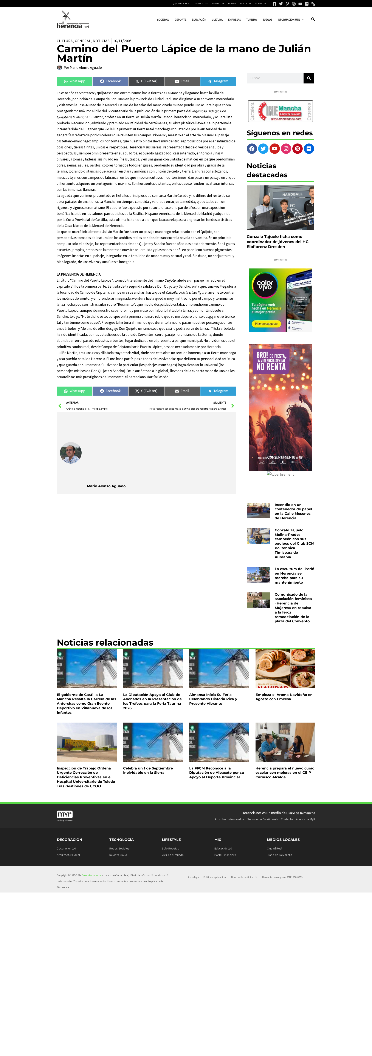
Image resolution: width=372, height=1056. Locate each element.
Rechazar (248, 1049)
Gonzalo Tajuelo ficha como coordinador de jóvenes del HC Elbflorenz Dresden (277, 241)
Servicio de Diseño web (262, 819)
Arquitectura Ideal (68, 855)
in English (260, 3)
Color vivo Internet (92, 875)
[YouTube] (300, 4)
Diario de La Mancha (279, 855)
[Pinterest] (287, 4)
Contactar (245, 3)
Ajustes (274, 1049)
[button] (302, 19)
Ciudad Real (274, 848)
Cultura (65, 41)
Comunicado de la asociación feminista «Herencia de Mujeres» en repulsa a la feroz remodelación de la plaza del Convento (293, 607)
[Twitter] (281, 4)
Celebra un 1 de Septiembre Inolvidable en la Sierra (148, 770)
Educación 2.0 (223, 848)
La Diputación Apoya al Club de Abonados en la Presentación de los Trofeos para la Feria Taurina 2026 (152, 701)
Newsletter (218, 3)
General (83, 41)
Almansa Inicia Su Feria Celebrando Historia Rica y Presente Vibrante (213, 699)
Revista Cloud (118, 855)
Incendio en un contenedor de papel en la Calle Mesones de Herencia (293, 511)
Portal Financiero (225, 855)
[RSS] (313, 4)
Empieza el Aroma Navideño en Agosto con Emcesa (284, 697)
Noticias (101, 41)
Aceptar (221, 1049)
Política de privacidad (215, 877)
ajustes (192, 1051)
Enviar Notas (201, 3)
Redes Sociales (119, 848)
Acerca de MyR (305, 819)
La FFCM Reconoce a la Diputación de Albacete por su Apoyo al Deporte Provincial (216, 772)
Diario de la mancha (300, 813)
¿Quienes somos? (181, 3)
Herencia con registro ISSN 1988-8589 (282, 877)
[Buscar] (309, 78)
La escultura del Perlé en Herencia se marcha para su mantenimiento (294, 575)
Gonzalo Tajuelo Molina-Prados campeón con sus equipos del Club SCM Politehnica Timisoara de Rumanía (294, 543)
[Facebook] (274, 4)
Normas (232, 3)
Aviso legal (194, 877)
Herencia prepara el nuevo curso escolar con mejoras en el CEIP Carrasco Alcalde (285, 772)
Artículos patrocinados (229, 819)
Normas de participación (244, 877)
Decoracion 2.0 (66, 848)
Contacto (287, 819)
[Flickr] (307, 4)
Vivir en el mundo (173, 855)
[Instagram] (294, 4)
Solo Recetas (170, 848)
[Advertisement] (159, 447)
